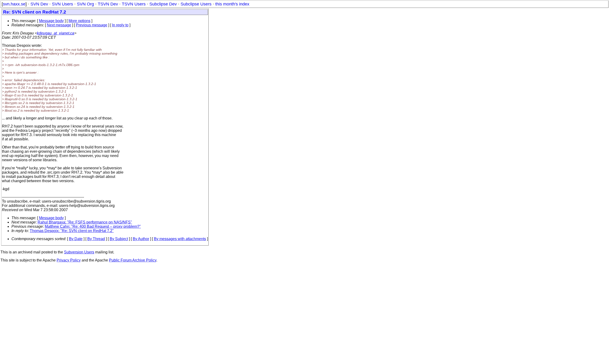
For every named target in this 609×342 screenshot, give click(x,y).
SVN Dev (39, 4)
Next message (59, 25)
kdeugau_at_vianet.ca (55, 33)
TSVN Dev (108, 4)
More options (79, 21)
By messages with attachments (180, 239)
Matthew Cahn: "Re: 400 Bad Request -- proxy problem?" (93, 226)
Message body (51, 21)
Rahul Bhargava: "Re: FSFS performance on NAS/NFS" (85, 222)
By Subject (119, 239)
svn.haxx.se (14, 4)
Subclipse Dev (163, 4)
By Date (76, 239)
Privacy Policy (69, 260)
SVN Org (85, 4)
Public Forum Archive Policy (132, 260)
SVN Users (62, 4)
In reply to (120, 25)
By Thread (96, 239)
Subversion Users (79, 252)
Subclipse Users (196, 4)
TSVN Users (134, 4)
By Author (141, 239)
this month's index (232, 4)
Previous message (91, 25)
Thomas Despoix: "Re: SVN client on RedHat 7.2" (72, 231)
